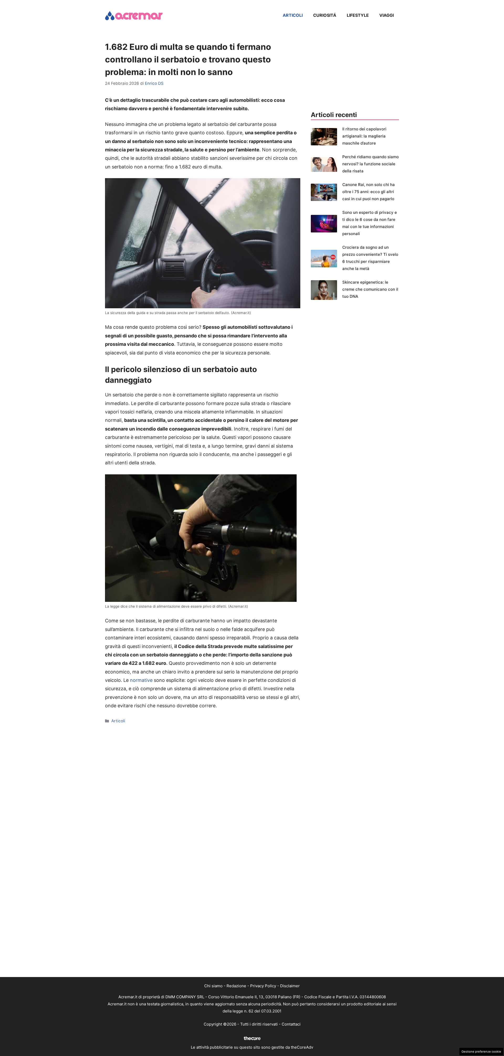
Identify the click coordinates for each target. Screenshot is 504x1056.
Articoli (293, 15)
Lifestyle (358, 15)
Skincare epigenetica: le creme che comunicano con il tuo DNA (370, 289)
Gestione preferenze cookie (481, 1051)
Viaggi (386, 15)
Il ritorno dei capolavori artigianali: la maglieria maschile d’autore (364, 136)
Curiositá (324, 15)
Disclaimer (290, 985)
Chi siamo (213, 985)
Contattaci (291, 1024)
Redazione (236, 985)
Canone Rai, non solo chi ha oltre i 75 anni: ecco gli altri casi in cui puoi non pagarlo (368, 191)
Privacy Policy (263, 985)
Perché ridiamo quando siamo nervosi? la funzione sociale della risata (370, 163)
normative (141, 680)
